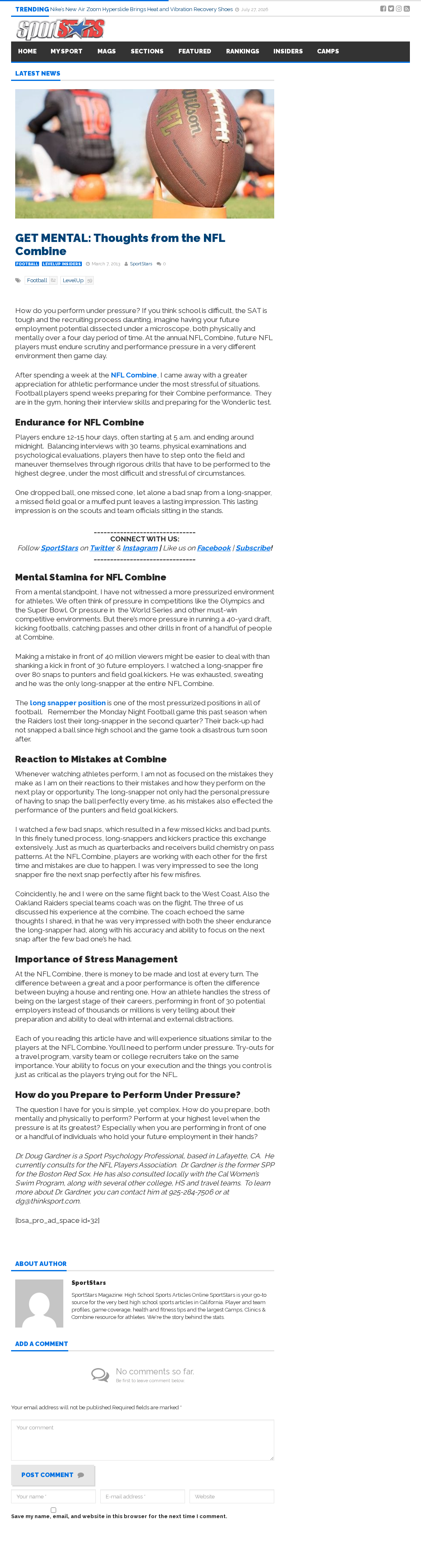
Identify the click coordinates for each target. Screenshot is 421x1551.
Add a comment (41, 1344)
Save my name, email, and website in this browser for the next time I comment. (119, 1516)
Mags (106, 51)
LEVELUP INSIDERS (62, 264)
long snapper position (68, 703)
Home (27, 51)
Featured (194, 51)
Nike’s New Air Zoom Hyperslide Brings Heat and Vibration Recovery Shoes (142, 9)
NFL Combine (134, 375)
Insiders (288, 51)
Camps (328, 51)
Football (27, 264)
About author (41, 1264)
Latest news (37, 74)
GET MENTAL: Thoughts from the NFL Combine (120, 244)
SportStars (141, 264)
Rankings (242, 51)
